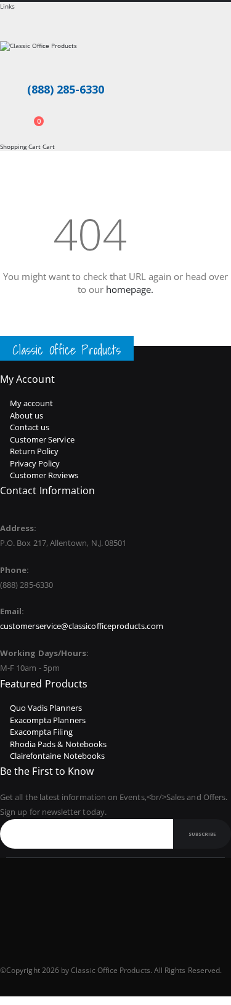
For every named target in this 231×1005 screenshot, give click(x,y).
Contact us (30, 427)
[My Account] (3, 115)
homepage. (129, 289)
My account (32, 403)
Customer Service (42, 439)
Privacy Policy (35, 463)
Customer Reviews (44, 475)
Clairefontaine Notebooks (57, 755)
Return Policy (34, 451)
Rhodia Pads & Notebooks (58, 744)
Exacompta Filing (41, 731)
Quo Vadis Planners (46, 707)
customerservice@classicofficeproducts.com (81, 625)
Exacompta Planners (48, 720)
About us (27, 415)
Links (7, 6)
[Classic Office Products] (115, 56)
